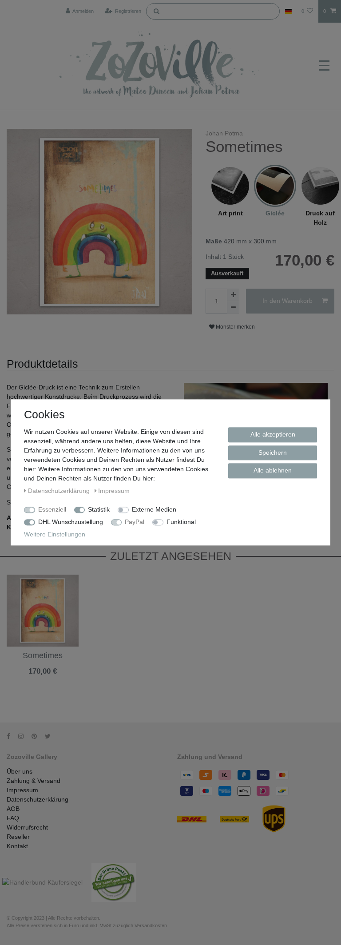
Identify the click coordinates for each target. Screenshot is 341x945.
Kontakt (17, 846)
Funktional (181, 521)
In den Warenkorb (287, 300)
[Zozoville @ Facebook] (11, 736)
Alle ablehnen (273, 470)
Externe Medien (154, 509)
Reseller (18, 836)
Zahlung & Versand (33, 780)
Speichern (272, 452)
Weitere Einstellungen (54, 534)
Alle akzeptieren (272, 434)
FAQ (13, 818)
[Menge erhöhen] (233, 295)
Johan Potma (224, 133)
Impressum (22, 790)
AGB (13, 808)
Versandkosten (28, 685)
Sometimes (43, 655)
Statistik (99, 509)
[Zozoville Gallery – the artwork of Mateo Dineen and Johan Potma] (160, 66)
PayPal (134, 521)
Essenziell (52, 509)
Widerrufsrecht (27, 827)
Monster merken (234, 327)
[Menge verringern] (233, 307)
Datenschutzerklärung (37, 799)
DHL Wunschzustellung (70, 521)
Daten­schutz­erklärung (59, 490)
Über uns (19, 771)
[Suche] (156, 10)
